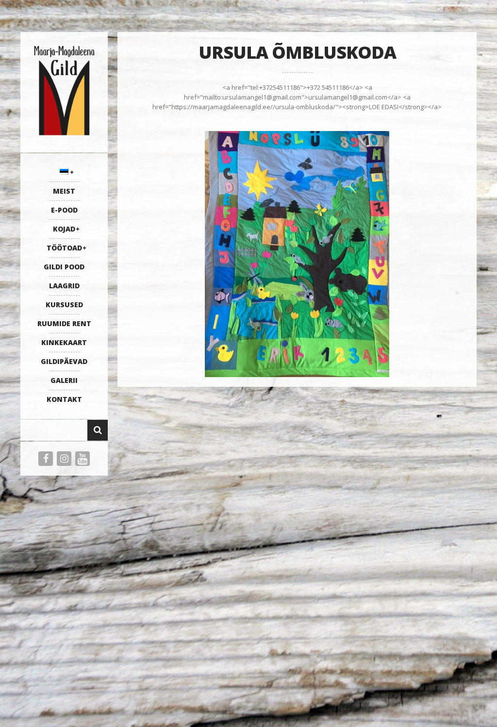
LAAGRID (64, 285)
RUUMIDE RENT (64, 323)
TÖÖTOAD (64, 247)
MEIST (64, 191)
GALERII (64, 380)
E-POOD (64, 210)
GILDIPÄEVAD (64, 361)
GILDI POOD (64, 266)
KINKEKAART (64, 342)
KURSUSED (64, 304)
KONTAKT (64, 399)
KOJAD (64, 228)
